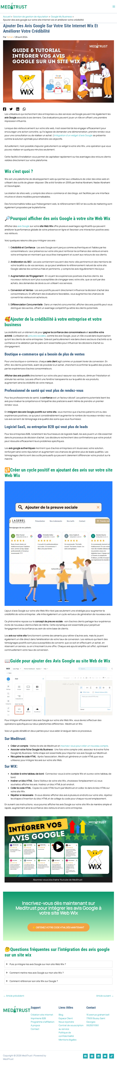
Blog (61, 1014)
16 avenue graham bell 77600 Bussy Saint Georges (97, 1018)
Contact (35, 1028)
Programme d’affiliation (42, 1021)
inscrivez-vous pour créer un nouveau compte (84, 745)
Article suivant (105, 996)
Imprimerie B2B (38, 1018)
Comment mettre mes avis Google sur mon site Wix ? (37, 972)
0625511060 (92, 1025)
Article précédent (13, 996)
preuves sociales (37, 335)
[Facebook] (4, 109)
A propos (35, 1025)
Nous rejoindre (66, 1021)
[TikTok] (111, 1056)
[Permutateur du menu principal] (114, 6)
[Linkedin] (17, 109)
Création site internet (42, 1014)
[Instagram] (92, 1056)
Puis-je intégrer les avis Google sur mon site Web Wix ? (38, 964)
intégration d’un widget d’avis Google (73, 135)
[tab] (58, 964)
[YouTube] (105, 1056)
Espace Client (66, 1018)
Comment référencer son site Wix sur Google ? (34, 981)
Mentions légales (67, 1039)
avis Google (23, 226)
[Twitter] (11, 109)
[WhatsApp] (24, 109)
